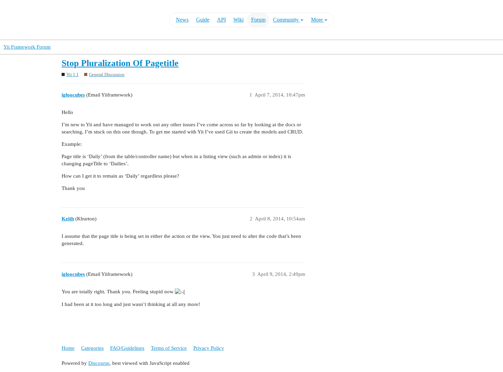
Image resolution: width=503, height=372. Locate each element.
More (317, 20)
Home (68, 348)
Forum (258, 20)
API (221, 20)
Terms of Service (169, 348)
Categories (92, 348)
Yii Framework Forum (27, 47)
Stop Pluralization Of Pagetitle (120, 63)
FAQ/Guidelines (127, 348)
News (182, 20)
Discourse (98, 363)
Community (286, 20)
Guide (202, 20)
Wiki (238, 20)
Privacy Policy (208, 348)
